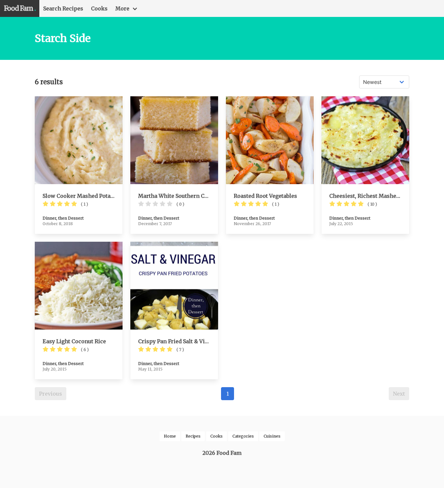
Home (170, 436)
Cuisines (272, 436)
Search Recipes (63, 8)
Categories (243, 436)
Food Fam (19, 8)
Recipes (193, 436)
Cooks (99, 8)
